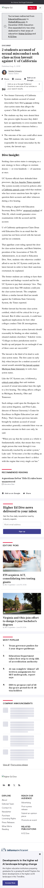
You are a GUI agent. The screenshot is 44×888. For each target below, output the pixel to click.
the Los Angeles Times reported (26, 182)
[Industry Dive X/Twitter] (14, 785)
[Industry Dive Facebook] (8, 785)
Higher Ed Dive (25, 33)
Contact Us (6, 808)
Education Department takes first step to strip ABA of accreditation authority (24, 658)
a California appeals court (13, 189)
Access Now (10, 883)
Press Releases (8, 822)
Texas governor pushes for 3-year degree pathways (23, 647)
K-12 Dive (12, 36)
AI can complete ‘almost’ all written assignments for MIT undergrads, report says (24, 673)
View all (6, 765)
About (4, 800)
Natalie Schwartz (15, 71)
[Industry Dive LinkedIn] (3, 785)
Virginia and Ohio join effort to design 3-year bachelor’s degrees (21, 621)
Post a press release (19, 765)
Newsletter (6, 811)
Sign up (32, 8)
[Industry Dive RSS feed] (19, 785)
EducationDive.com (17, 19)
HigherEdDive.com (16, 22)
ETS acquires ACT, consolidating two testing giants (19, 578)
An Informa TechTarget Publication (22, 2)
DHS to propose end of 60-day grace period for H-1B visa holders (23, 687)
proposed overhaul (31, 210)
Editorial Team (8, 804)
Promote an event (29, 820)
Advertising (26, 802)
